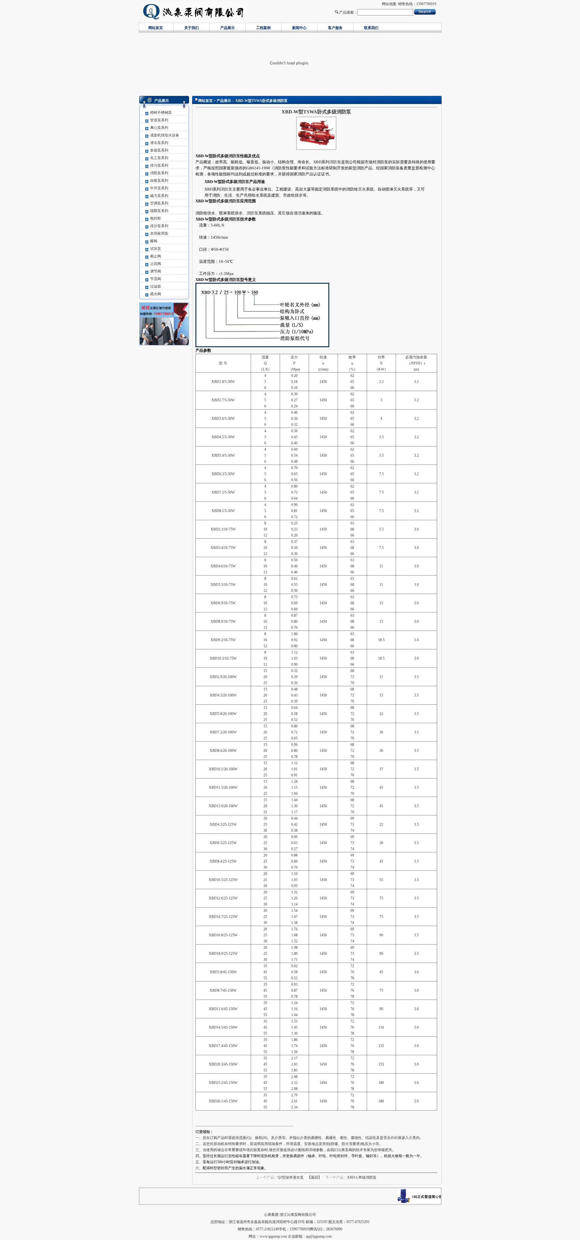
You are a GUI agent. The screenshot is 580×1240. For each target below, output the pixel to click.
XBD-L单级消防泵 (361, 1177)
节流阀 (155, 279)
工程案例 (263, 28)
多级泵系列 (159, 150)
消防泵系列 (159, 173)
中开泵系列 (159, 188)
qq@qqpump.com (319, 1236)
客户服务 (335, 28)
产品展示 (227, 28)
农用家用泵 (159, 233)
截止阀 (155, 256)
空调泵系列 (159, 203)
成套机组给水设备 (164, 135)
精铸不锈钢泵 (161, 112)
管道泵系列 (159, 120)
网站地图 (389, 4)
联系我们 (371, 28)
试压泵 (155, 248)
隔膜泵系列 (159, 211)
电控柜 (155, 218)
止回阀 (155, 264)
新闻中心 (299, 28)
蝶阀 (153, 241)
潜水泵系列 (159, 143)
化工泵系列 (159, 158)
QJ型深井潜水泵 (291, 1177)
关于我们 (191, 28)
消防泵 (234, 156)
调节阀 (155, 271)
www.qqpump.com (273, 1236)
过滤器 (155, 286)
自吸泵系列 (159, 180)
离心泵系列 (159, 128)
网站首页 (155, 28)
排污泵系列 (159, 165)
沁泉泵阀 (345, 1150)
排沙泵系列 (159, 226)
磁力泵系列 (159, 196)
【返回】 (314, 1177)
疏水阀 (155, 294)
